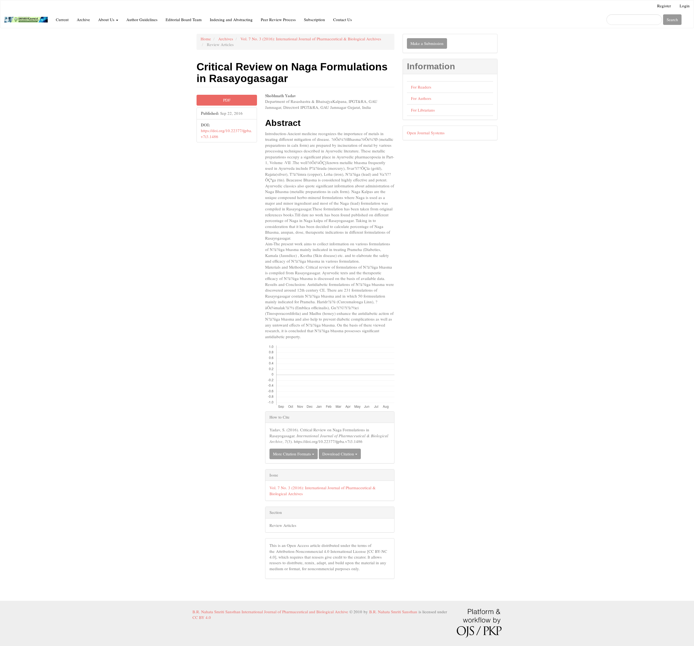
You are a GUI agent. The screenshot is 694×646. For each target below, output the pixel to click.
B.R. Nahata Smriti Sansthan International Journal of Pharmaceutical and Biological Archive (270, 611)
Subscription (314, 19)
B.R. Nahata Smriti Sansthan (394, 611)
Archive (83, 19)
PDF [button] (226, 100)
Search (672, 19)
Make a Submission (427, 43)
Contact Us (342, 19)
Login (685, 5)
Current (62, 19)
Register (664, 5)
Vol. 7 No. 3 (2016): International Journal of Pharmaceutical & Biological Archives (310, 38)
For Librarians (423, 110)
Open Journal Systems (426, 132)
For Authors (421, 98)
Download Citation (338, 453)
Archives (225, 38)
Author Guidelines (142, 19)
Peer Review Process (278, 19)
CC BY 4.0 (202, 617)
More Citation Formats (292, 453)
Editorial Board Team (184, 19)
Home (206, 38)
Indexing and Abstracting (231, 19)
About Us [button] (106, 19)
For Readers (421, 87)
